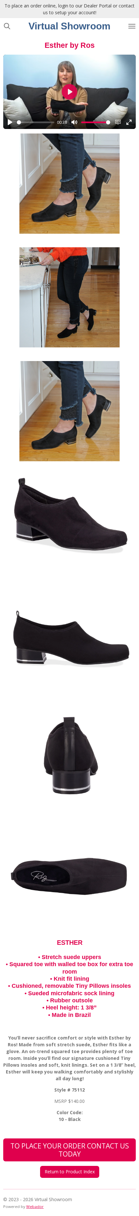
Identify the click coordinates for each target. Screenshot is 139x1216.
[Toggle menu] (132, 26)
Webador (35, 1206)
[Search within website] (7, 26)
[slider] (35, 122)
